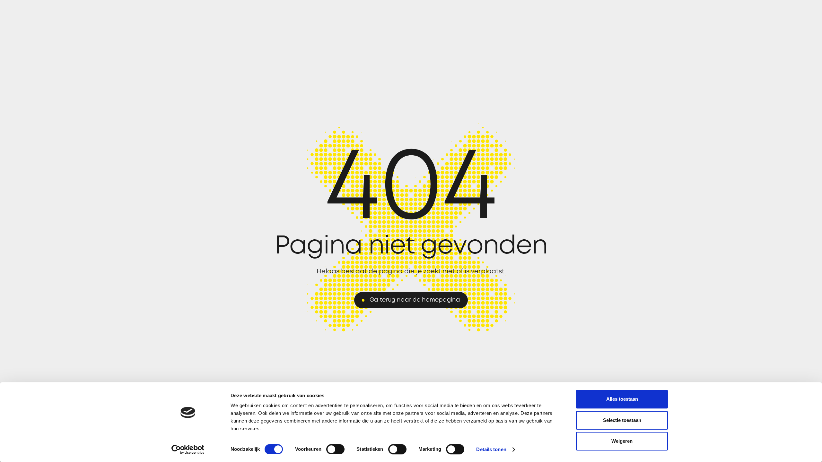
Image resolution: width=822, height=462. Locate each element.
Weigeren (622, 441)
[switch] (335, 449)
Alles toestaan (622, 399)
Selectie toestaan (622, 420)
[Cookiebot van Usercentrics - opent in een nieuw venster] (188, 449)
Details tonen (491, 449)
